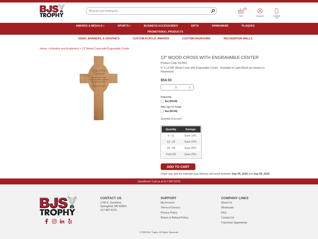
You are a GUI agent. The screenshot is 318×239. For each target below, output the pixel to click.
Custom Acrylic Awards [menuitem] (151, 38)
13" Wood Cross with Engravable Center (105, 48)
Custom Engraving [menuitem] (196, 38)
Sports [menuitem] (123, 25)
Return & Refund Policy (174, 217)
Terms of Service (170, 207)
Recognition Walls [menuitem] (238, 38)
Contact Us (227, 217)
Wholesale (227, 207)
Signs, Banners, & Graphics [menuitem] (99, 38)
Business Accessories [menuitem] (161, 25)
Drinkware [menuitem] (220, 25)
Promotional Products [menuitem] (165, 31)
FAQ (223, 212)
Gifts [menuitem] (195, 25)
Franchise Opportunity (234, 222)
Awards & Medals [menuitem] (89, 25)
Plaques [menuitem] (248, 25)
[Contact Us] (276, 10)
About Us (226, 202)
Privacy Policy (169, 212)
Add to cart (178, 167)
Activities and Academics (64, 48)
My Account (167, 202)
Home (43, 48)
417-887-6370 (172, 181)
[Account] (260, 10)
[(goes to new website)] (46, 221)
